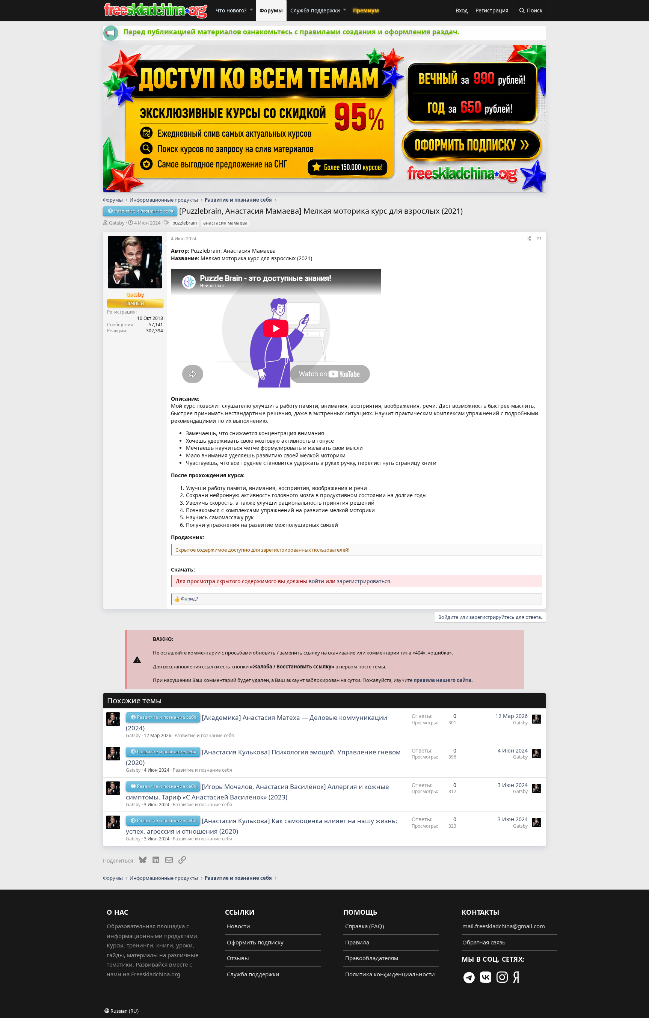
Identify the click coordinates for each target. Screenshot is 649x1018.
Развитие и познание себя (204, 735)
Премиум (366, 10)
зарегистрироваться (363, 581)
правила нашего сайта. (443, 680)
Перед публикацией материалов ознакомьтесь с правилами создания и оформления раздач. (291, 31)
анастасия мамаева (225, 223)
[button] (251, 9)
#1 (539, 238)
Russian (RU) (124, 1010)
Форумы (271, 10)
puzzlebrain (184, 223)
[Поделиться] (529, 238)
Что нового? (231, 10)
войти (316, 581)
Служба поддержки (315, 10)
